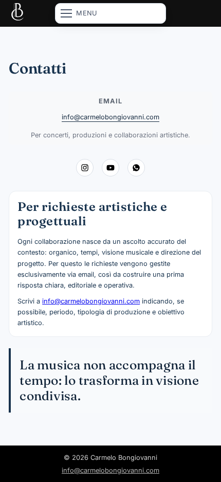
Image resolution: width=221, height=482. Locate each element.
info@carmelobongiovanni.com (110, 117)
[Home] (17, 13)
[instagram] (85, 167)
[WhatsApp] (136, 167)
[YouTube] (110, 167)
